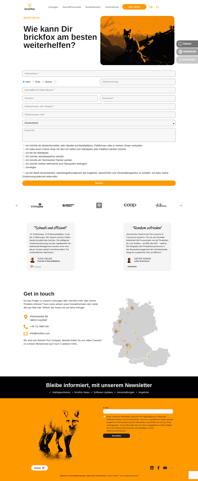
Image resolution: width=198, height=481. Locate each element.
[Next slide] (181, 205)
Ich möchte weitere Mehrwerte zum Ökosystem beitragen (56, 163)
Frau (37, 81)
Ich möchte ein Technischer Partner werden (49, 160)
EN (157, 7)
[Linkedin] (152, 468)
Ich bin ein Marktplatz (37, 152)
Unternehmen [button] (112, 7)
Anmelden (116, 436)
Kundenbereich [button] (93, 7)
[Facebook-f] (158, 468)
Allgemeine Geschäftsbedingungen (73, 476)
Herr (28, 81)
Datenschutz (100, 476)
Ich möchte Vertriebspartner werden (45, 156)
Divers (48, 81)
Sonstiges (31, 167)
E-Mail (105, 408)
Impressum (91, 476)
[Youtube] (165, 468)
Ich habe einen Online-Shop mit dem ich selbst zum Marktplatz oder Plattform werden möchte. (76, 149)
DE (151, 7)
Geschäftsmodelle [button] (72, 7)
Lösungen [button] (53, 7)
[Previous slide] (17, 205)
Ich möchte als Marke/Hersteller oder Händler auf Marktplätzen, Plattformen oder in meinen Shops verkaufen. (84, 145)
